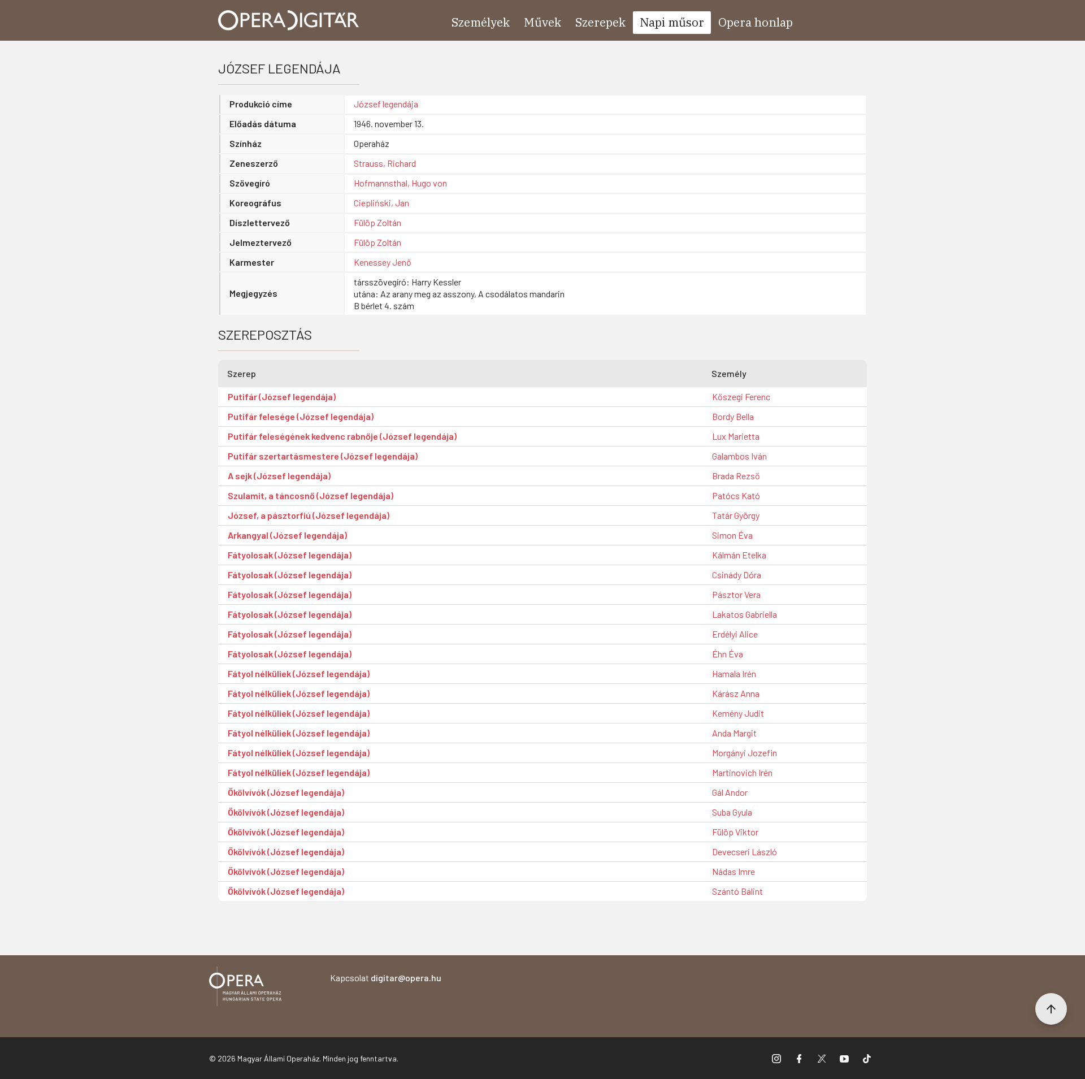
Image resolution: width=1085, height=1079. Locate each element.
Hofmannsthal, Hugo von (400, 182)
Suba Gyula (732, 812)
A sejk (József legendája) (279, 475)
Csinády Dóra (736, 574)
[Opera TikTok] (867, 1058)
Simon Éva (732, 535)
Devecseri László (744, 851)
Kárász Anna (736, 693)
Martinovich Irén (742, 772)
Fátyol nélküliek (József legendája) (299, 673)
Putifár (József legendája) (282, 396)
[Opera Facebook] (799, 1058)
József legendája (386, 103)
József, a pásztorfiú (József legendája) (308, 515)
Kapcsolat (385, 977)
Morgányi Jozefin (744, 752)
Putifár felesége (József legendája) (301, 416)
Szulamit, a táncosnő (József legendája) (310, 495)
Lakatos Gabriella (744, 614)
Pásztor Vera (736, 594)
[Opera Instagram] (776, 1058)
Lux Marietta (736, 436)
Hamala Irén (734, 673)
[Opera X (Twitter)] (822, 1058)
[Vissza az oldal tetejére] (1051, 1009)
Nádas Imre (733, 871)
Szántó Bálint (737, 891)
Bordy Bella (733, 416)
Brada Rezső (736, 475)
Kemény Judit (738, 713)
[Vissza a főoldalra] (245, 988)
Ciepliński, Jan (381, 202)
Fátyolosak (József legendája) (289, 554)
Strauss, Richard (385, 163)
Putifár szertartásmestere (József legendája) (323, 455)
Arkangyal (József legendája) (287, 535)
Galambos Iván (739, 455)
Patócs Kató (736, 495)
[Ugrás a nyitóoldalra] (288, 20)
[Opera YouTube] (844, 1058)
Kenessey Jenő (382, 262)
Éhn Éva (727, 653)
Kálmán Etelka (739, 554)
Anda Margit (734, 732)
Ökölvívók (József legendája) (286, 792)
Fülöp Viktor (735, 831)
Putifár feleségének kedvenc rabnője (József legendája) (342, 436)
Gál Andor (730, 792)
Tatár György (736, 515)
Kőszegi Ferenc (741, 396)
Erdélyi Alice (735, 634)
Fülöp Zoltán (377, 222)
